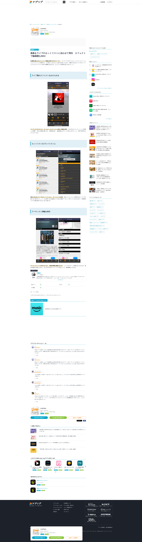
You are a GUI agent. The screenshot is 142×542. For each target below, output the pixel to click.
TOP (31, 24)
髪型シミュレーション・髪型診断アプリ (98, 222)
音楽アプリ (43, 24)
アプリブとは (56, 503)
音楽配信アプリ (100, 207)
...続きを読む (60, 279)
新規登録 (103, 2)
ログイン (110, 2)
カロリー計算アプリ (94, 216)
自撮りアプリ (101, 219)
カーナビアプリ (93, 219)
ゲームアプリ (101, 203)
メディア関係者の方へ (68, 507)
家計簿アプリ (93, 200)
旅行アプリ (100, 200)
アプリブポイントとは (57, 505)
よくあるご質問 (56, 509)
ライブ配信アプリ (101, 213)
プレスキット (66, 511)
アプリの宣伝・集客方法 (69, 505)
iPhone (42, 33)
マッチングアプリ (94, 232)
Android (46, 33)
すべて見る (108, 118)
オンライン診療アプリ (103, 228)
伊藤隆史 (39, 273)
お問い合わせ (66, 509)
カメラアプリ (100, 210)
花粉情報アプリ (93, 228)
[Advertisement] (58, 329)
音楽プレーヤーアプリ (52, 24)
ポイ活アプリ (93, 213)
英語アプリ (92, 207)
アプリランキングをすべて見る (104, 88)
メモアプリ (103, 216)
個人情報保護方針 (109, 527)
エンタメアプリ (36, 24)
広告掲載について (67, 503)
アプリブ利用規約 (101, 527)
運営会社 (55, 511)
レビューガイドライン (57, 507)
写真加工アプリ (93, 203)
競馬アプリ (102, 232)
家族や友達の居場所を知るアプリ (97, 225)
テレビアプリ (93, 210)
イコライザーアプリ (95, 57)
